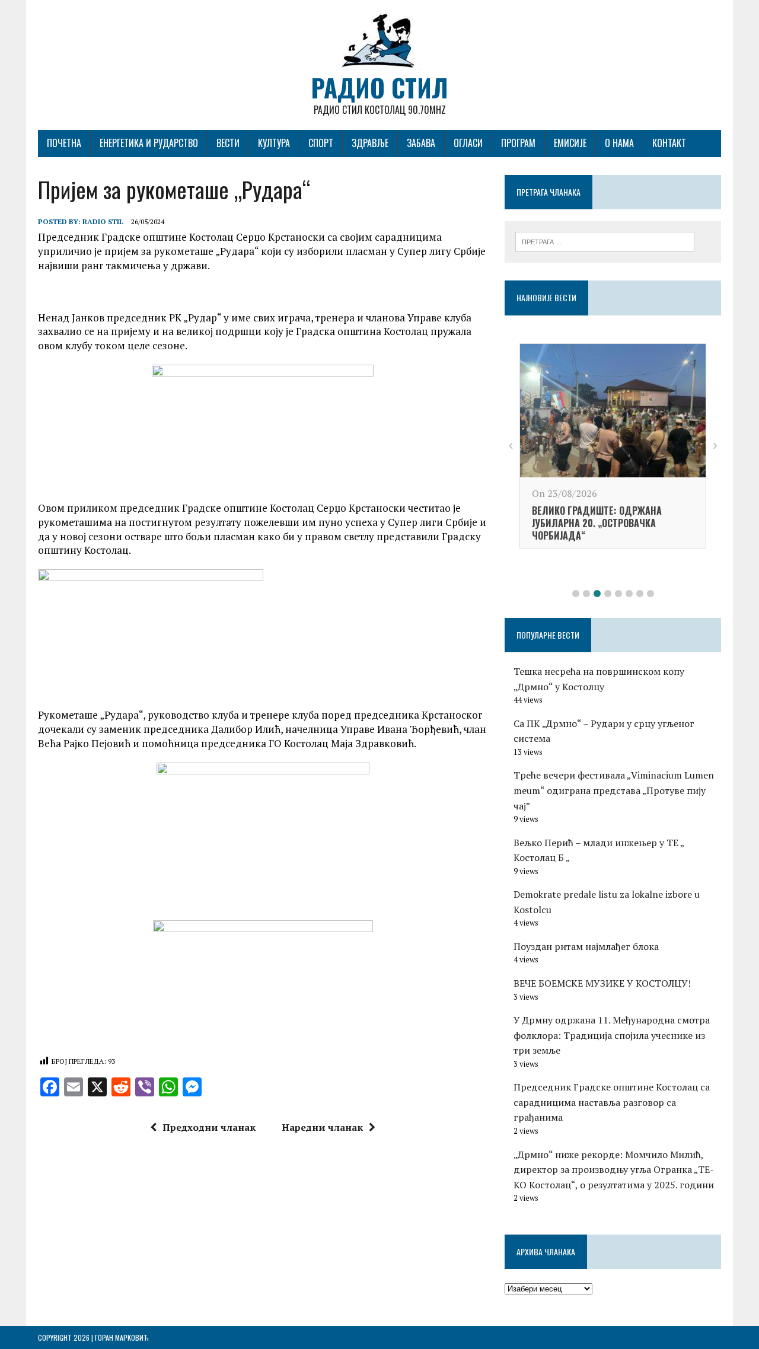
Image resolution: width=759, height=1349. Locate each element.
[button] (575, 593)
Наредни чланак (322, 1127)
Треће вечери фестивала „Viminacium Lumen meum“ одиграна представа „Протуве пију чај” (614, 790)
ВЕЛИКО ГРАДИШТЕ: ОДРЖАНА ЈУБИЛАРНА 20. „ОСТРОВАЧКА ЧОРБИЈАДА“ (597, 523)
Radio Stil (102, 221)
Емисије (570, 143)
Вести (228, 143)
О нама (619, 143)
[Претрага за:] (604, 240)
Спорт (320, 143)
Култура (274, 143)
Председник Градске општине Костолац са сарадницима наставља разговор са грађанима (612, 1102)
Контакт (669, 143)
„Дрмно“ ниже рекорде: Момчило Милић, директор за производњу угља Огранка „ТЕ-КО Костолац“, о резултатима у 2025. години (614, 1169)
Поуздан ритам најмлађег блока (586, 946)
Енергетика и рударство (149, 143)
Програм (518, 143)
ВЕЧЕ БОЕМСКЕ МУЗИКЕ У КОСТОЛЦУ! (602, 983)
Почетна (64, 143)
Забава (421, 143)
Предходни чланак (209, 1127)
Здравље (370, 143)
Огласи (468, 143)
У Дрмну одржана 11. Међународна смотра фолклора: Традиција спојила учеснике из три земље (612, 1035)
